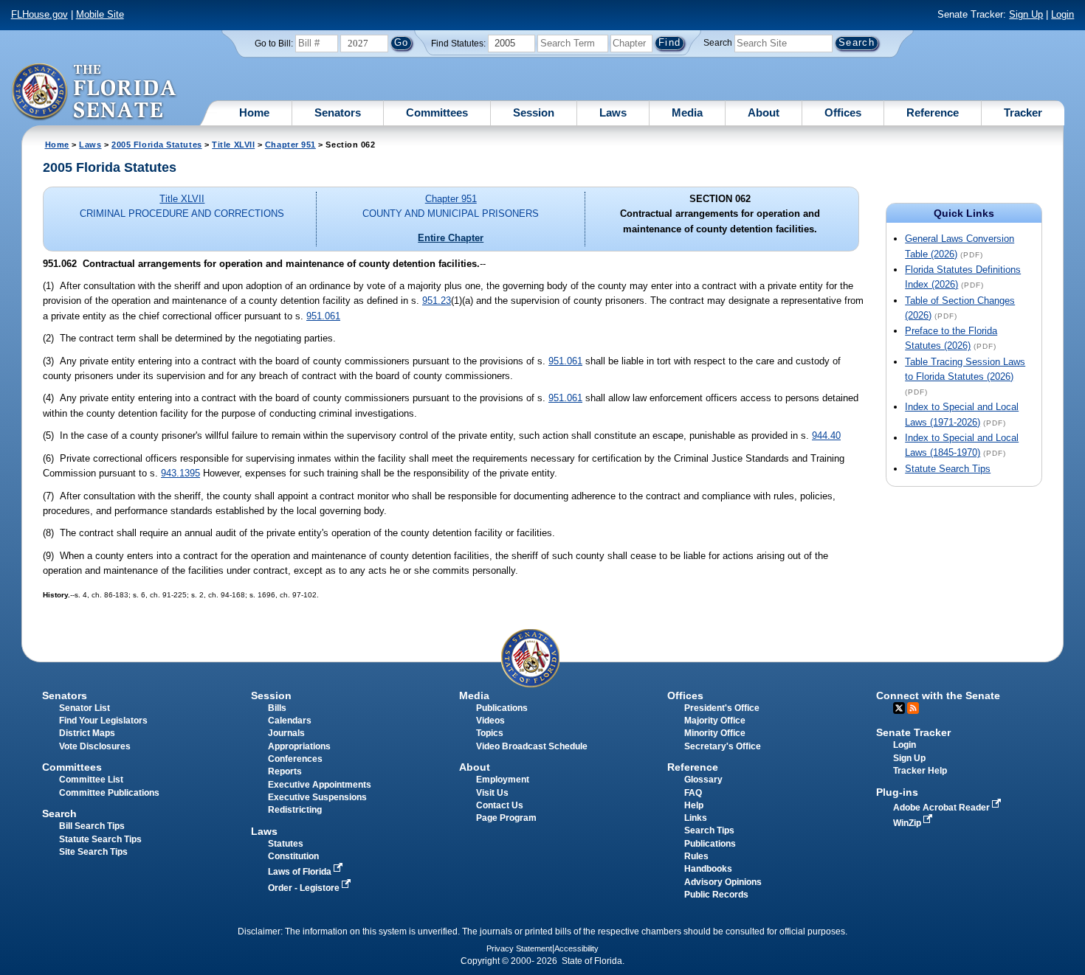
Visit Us (492, 792)
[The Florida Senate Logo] (95, 92)
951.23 (436, 300)
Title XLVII (233, 144)
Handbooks (708, 868)
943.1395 (180, 473)
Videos (490, 720)
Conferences (295, 758)
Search (717, 42)
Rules (696, 856)
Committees (437, 112)
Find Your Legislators (103, 720)
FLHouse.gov (39, 14)
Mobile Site (100, 14)
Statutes (285, 843)
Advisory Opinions (723, 882)
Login (1062, 14)
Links (695, 817)
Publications (502, 708)
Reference (932, 112)
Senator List (84, 708)
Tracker (1023, 112)
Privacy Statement (519, 948)
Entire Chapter (450, 237)
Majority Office (714, 720)
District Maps (87, 733)
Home (254, 112)
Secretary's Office (722, 746)
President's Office (722, 708)
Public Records (716, 894)
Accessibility (576, 948)
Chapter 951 (290, 144)
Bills (277, 708)
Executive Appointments (319, 784)
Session (533, 112)
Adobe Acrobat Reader (942, 807)
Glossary (703, 779)
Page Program (506, 817)
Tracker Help (920, 770)
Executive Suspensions (317, 797)
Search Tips (709, 830)
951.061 (323, 316)
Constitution (293, 856)
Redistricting (295, 809)
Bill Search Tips (92, 826)
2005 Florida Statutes (156, 144)
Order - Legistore (305, 888)
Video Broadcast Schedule (532, 746)
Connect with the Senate (938, 695)
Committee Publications (109, 792)
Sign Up (1026, 14)
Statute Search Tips (948, 468)
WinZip (908, 823)
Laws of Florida (301, 871)
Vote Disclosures (95, 746)
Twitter (899, 708)
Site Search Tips (93, 851)
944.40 (826, 435)
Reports (285, 771)
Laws (613, 112)
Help (693, 805)
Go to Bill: (274, 43)
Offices (842, 112)
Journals (286, 733)
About (763, 112)
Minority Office (714, 733)
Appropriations (299, 746)
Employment (502, 779)
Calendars (289, 720)
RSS (913, 708)
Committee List (91, 779)
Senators (337, 112)
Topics (489, 733)
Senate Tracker (913, 732)
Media (687, 112)
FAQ (693, 792)
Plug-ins (897, 792)
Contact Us (499, 805)
